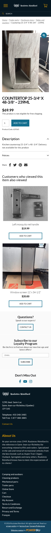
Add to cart (20, 123)
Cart (4, 493)
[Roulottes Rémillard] (25, 5)
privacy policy (11, 526)
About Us (8, 435)
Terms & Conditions (11, 504)
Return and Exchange (12, 507)
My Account (7, 500)
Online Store (8, 489)
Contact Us (25, 327)
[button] (5, 5)
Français (6, 515)
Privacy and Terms (10, 511)
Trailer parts (14, 20)
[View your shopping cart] (45, 5)
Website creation (17, 530)
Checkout (6, 496)
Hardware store (27, 20)
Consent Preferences (37, 526)
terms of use (24, 526)
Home (4, 20)
